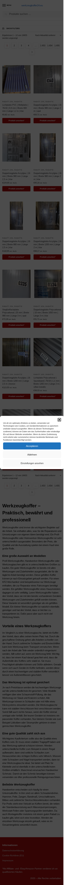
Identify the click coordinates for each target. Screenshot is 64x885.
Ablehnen (32, 454)
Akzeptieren (32, 446)
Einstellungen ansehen (32, 463)
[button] (59, 419)
